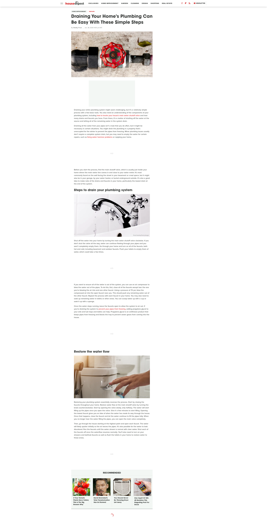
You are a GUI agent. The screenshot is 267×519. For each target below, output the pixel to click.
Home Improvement (109, 3)
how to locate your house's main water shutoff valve (118, 115)
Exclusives (93, 3)
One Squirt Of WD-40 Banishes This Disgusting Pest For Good (141, 501)
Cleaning (135, 3)
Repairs (92, 11)
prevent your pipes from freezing (112, 309)
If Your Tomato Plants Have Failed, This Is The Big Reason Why (81, 501)
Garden (124, 3)
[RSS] (189, 3)
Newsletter (200, 3)
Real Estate (167, 3)
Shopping (155, 3)
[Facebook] (182, 3)
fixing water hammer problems (99, 137)
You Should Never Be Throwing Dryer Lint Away (121, 500)
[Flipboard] (186, 3)
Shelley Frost (77, 28)
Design (145, 3)
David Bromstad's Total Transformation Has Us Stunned (102, 500)
